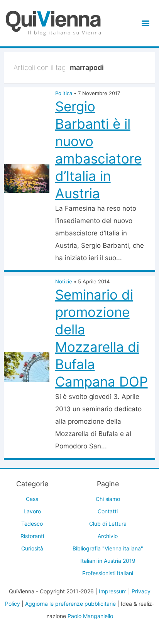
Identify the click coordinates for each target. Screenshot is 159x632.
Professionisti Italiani (107, 573)
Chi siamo (108, 499)
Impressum (113, 591)
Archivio (108, 536)
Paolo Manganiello (90, 616)
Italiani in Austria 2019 (107, 560)
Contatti (108, 511)
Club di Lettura (108, 523)
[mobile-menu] (144, 23)
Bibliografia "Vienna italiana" (108, 548)
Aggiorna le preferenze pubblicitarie (70, 603)
